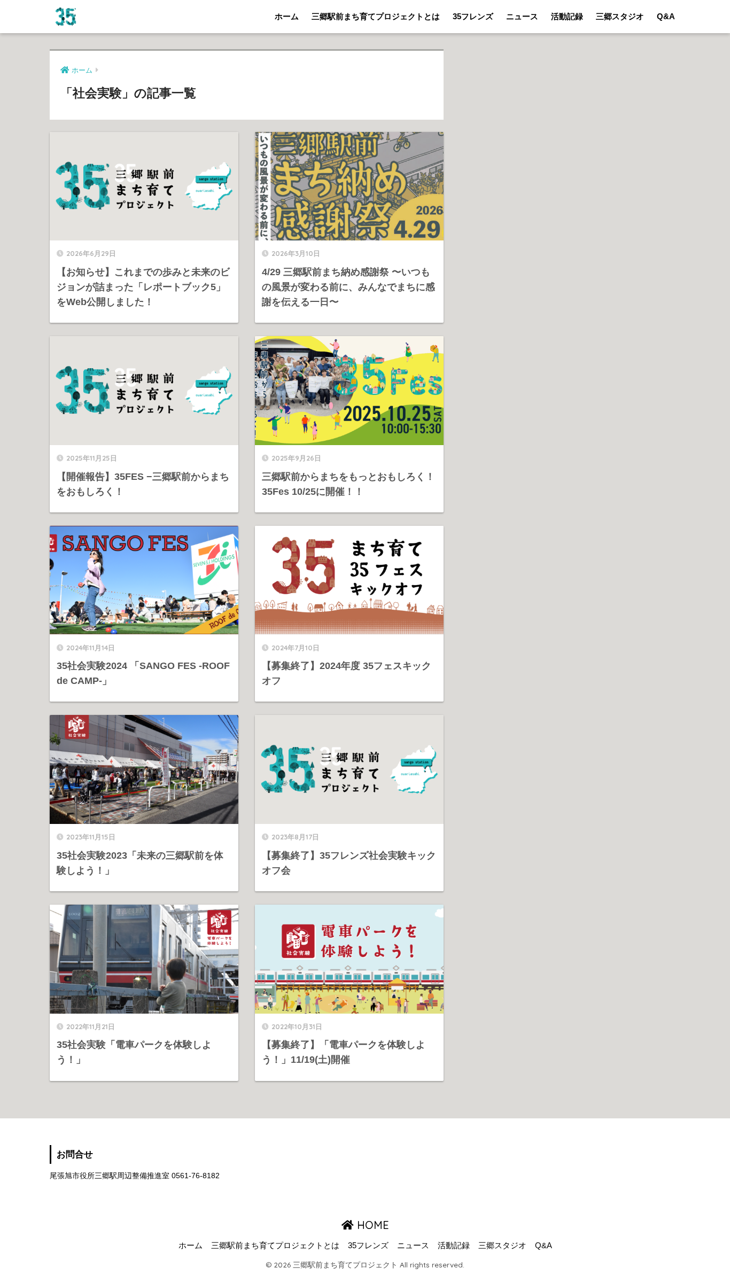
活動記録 (567, 16)
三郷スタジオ (620, 16)
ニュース (522, 16)
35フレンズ (473, 16)
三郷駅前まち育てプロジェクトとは (376, 16)
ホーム (287, 16)
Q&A (666, 16)
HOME (371, 1225)
